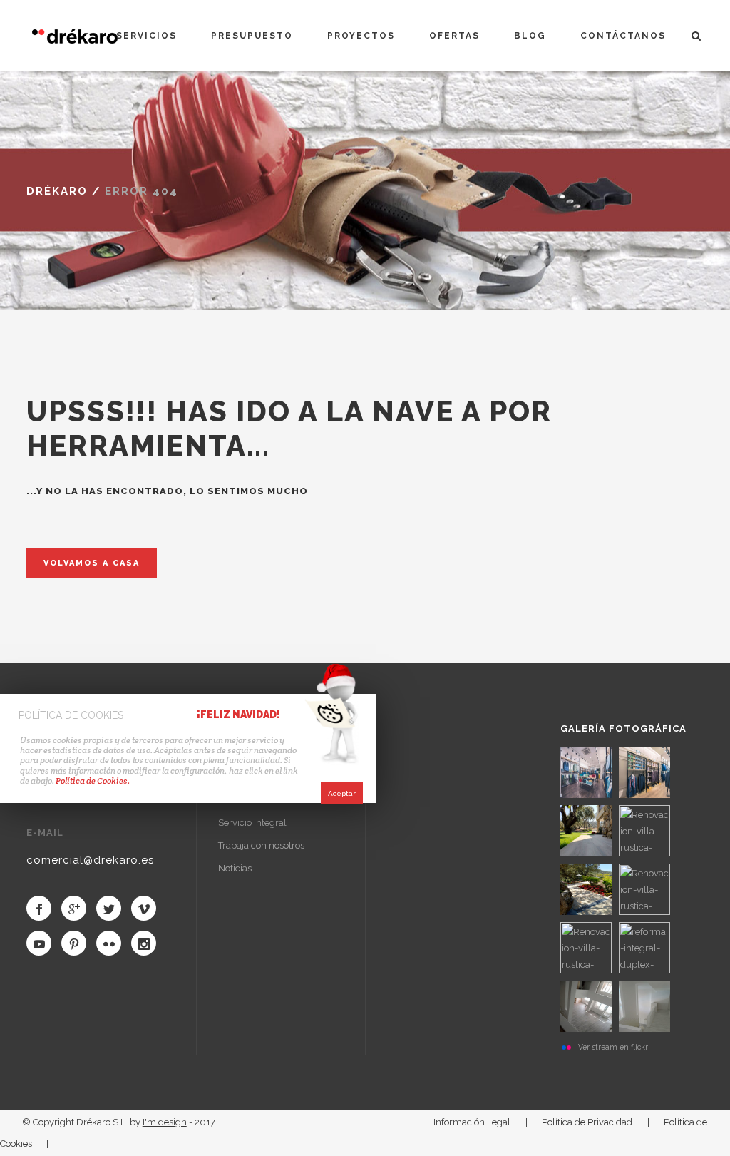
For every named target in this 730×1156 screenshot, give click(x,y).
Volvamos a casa (91, 563)
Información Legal (471, 1122)
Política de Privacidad (587, 1122)
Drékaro (57, 191)
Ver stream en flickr (613, 1047)
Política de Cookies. (92, 780)
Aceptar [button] (342, 793)
